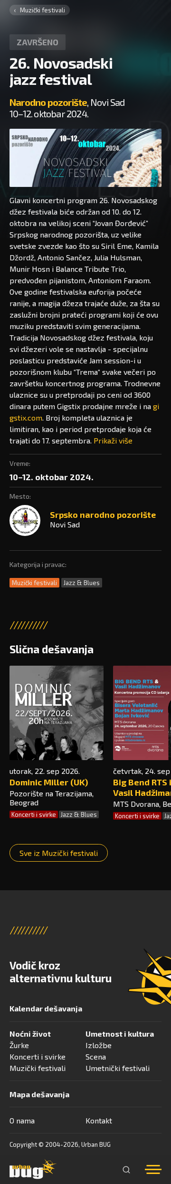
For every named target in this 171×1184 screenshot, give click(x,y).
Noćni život (30, 1033)
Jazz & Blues (82, 583)
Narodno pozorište (48, 102)
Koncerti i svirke (33, 814)
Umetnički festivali (118, 1067)
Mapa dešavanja (39, 1094)
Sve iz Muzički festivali (58, 852)
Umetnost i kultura (120, 1033)
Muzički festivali (42, 10)
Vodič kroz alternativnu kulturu (61, 972)
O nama (22, 1120)
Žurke (19, 1045)
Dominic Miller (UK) (49, 782)
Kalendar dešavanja (46, 1008)
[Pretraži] (126, 1169)
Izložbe (99, 1045)
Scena (96, 1056)
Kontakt (99, 1120)
